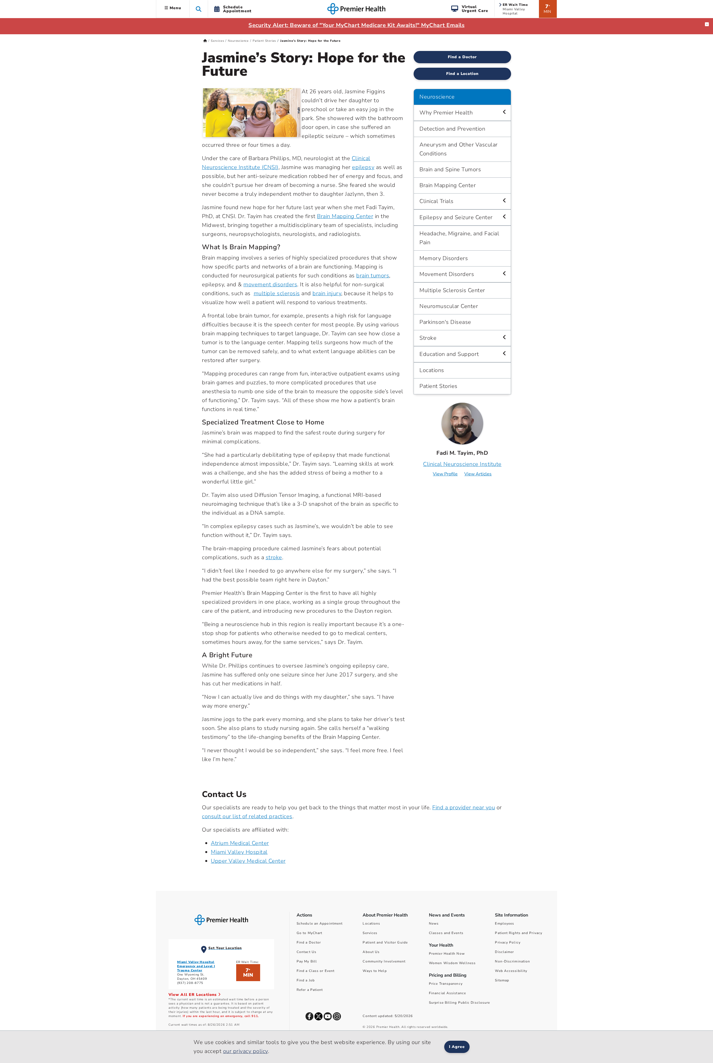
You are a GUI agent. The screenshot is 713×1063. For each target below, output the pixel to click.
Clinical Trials (436, 201)
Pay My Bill (307, 961)
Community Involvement (384, 961)
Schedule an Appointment (320, 923)
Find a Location (462, 73)
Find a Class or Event (315, 971)
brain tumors (372, 275)
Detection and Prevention (452, 129)
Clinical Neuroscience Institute (462, 464)
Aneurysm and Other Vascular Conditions (458, 149)
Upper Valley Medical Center (248, 861)
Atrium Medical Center (240, 843)
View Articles (478, 474)
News (434, 923)
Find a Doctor (462, 57)
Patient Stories (264, 41)
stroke (274, 557)
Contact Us (306, 952)
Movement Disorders (446, 274)
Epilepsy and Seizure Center (456, 217)
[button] (198, 8)
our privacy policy (245, 1051)
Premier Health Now (447, 953)
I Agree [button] (457, 1046)
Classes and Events (446, 933)
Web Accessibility (511, 971)
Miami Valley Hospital (239, 852)
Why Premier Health (446, 112)
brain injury (326, 293)
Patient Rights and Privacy (518, 933)
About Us (371, 952)
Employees (504, 923)
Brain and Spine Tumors (450, 169)
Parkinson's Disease (445, 322)
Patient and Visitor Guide (385, 942)
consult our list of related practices (247, 816)
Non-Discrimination (512, 961)
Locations (431, 370)
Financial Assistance (447, 993)
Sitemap (502, 980)
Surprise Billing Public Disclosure (459, 1002)
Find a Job (306, 980)
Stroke (427, 338)
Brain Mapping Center (345, 216)
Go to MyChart (309, 933)
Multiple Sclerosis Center (452, 290)
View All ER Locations (193, 994)
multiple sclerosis (277, 293)
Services (217, 41)
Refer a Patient (310, 990)
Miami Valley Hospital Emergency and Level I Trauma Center (196, 966)
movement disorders (270, 284)
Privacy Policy (507, 942)
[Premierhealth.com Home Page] (205, 41)
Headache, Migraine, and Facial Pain (459, 238)
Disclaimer (504, 952)
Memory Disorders (443, 258)
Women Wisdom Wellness (452, 963)
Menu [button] (174, 8)
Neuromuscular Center (448, 306)
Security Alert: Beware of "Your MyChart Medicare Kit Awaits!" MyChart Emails (356, 25)
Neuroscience (238, 41)
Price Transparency (446, 983)
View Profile (445, 474)
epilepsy (363, 167)
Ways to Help (375, 971)
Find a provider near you (463, 807)
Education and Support (449, 354)
